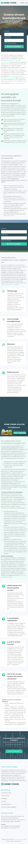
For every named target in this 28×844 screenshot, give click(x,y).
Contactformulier (6, 793)
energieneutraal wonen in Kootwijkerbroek (14, 81)
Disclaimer (4, 798)
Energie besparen (6, 804)
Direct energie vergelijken (8, 807)
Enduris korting (10, 215)
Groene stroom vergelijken (20, 839)
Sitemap (3, 801)
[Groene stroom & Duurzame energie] (8, 2)
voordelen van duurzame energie (15, 69)
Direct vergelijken (14, 751)
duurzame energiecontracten (17, 83)
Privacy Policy (5, 795)
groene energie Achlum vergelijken (10, 284)
